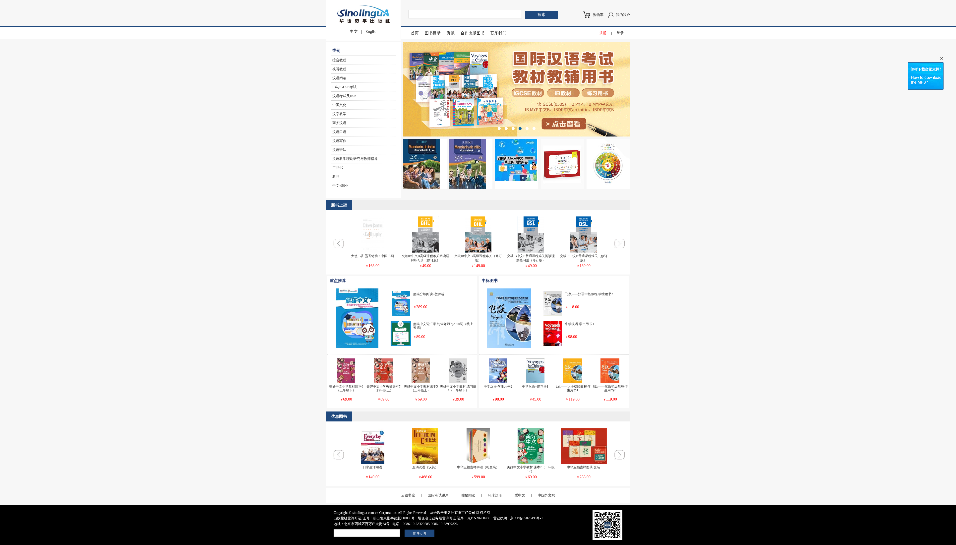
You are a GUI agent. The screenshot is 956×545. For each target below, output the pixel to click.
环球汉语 (495, 495)
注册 (602, 33)
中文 (354, 31)
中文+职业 (340, 186)
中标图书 (490, 280)
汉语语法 (339, 150)
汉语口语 (339, 132)
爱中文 (520, 495)
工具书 (337, 168)
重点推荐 (338, 280)
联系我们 (498, 33)
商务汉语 (339, 123)
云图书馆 (408, 495)
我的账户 (623, 15)
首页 (415, 33)
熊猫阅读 (468, 495)
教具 (335, 177)
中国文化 (339, 105)
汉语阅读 (339, 78)
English (371, 31)
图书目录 (433, 33)
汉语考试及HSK (344, 96)
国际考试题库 (438, 495)
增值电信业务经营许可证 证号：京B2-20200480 (454, 518)
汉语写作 (339, 141)
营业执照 (500, 518)
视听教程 (339, 69)
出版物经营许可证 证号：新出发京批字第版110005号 (374, 518)
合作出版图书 (472, 33)
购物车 (598, 15)
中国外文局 (546, 495)
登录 (620, 33)
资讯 (451, 33)
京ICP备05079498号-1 (526, 518)
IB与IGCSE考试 (344, 87)
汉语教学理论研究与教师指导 (355, 159)
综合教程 (339, 60)
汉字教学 (339, 114)
